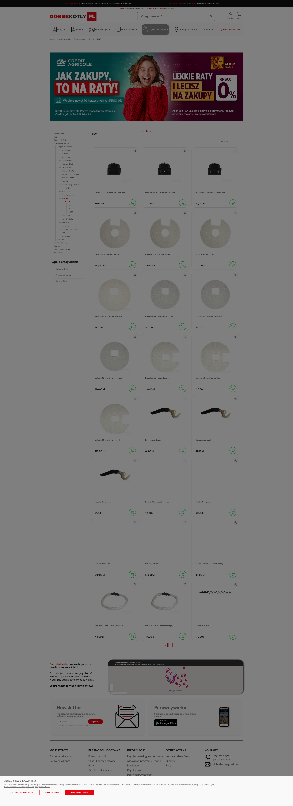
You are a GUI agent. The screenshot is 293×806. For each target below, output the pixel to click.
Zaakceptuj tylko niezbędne (21, 792)
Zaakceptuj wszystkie (79, 792)
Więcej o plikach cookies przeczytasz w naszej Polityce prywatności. (27, 787)
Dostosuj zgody (52, 792)
